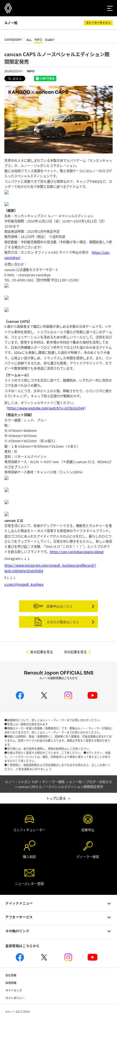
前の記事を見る (41, 652)
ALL (29, 40)
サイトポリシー (14, 998)
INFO (38, 40)
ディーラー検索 (53, 782)
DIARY (50, 40)
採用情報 (10, 983)
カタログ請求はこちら (62, 622)
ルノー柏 (10, 22)
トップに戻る (56, 798)
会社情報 (10, 975)
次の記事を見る (75, 652)
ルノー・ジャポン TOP (21, 782)
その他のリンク (17, 931)
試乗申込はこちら (59, 606)
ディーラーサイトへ (98, 23)
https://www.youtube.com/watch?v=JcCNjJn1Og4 (46, 408)
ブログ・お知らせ (99, 782)
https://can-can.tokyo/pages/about (77, 551)
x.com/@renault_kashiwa (24, 584)
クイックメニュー (19, 903)
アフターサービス (19, 917)
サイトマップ (13, 990)
